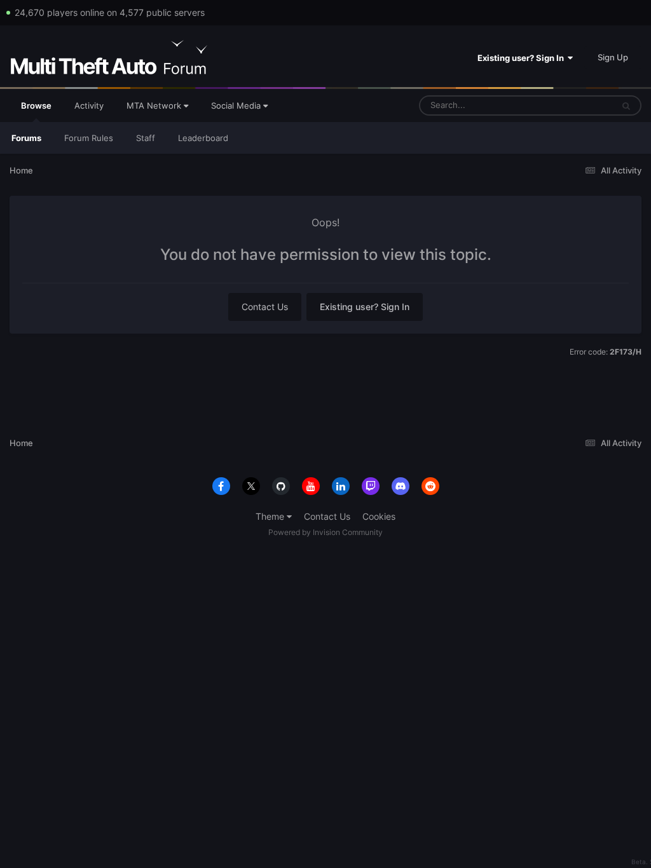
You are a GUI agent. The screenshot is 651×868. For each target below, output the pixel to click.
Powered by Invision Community (325, 532)
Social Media (237, 105)
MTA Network (155, 105)
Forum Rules (88, 138)
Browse (36, 105)
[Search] (626, 105)
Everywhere (573, 105)
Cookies (378, 516)
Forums (26, 138)
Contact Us (265, 306)
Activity (89, 105)
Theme (271, 516)
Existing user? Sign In (522, 58)
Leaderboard (203, 138)
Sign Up (613, 57)
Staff (145, 138)
